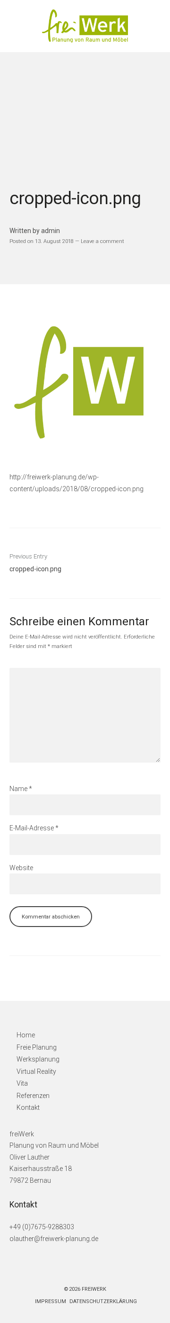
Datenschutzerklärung (103, 1301)
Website (21, 868)
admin (50, 230)
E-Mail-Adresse (34, 828)
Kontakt (28, 1107)
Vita (22, 1083)
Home (26, 1035)
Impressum (50, 1301)
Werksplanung (38, 1059)
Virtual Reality (36, 1071)
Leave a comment (102, 241)
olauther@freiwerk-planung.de (53, 1238)
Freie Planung (37, 1047)
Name (20, 788)
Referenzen (33, 1095)
